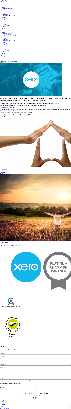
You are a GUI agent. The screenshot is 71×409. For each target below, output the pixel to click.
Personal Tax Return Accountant (10, 12)
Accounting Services (8, 8)
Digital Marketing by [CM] (4, 408)
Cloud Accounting (7, 61)
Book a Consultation (3, 1)
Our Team (6, 19)
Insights (3, 22)
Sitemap (3, 404)
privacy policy (14, 380)
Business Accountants (8, 9)
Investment (6, 14)
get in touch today (27, 114)
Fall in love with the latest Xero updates (7, 107)
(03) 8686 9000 (3, 0)
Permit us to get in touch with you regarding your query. (11, 383)
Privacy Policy (4, 401)
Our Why (5, 18)
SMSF (5, 13)
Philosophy (4, 17)
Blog (5, 24)
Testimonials (6, 25)
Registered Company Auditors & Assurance (12, 10)
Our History (6, 20)
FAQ (5, 26)
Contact (3, 28)
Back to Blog (3, 56)
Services (3, 7)
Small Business (14, 61)
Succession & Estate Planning (9, 15)
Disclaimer (4, 402)
